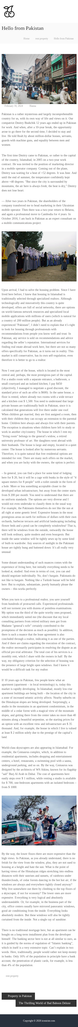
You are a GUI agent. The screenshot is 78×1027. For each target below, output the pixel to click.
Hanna (33, 105)
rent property (41, 38)
